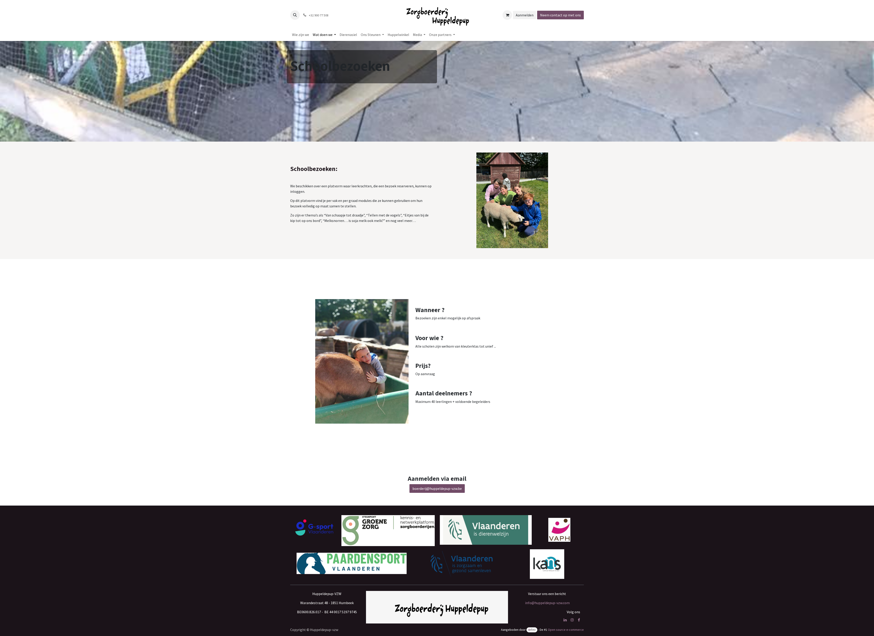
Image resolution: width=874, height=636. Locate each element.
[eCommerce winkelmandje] (507, 15)
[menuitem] (300, 34)
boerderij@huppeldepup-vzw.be (437, 488)
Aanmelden (525, 15)
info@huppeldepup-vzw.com (547, 602)
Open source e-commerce (566, 630)
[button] (295, 15)
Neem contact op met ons (560, 15)
